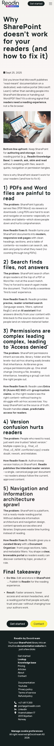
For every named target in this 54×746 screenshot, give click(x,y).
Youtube (22, 685)
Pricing (21, 665)
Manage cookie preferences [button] (27, 731)
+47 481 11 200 (25, 702)
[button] (50, 3)
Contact (39, 624)
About (21, 672)
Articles (22, 669)
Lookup (22, 659)
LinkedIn (22, 709)
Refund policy (25, 695)
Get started (36, 3)
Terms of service (27, 692)
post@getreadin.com (29, 706)
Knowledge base (27, 662)
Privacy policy (25, 689)
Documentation (26, 682)
